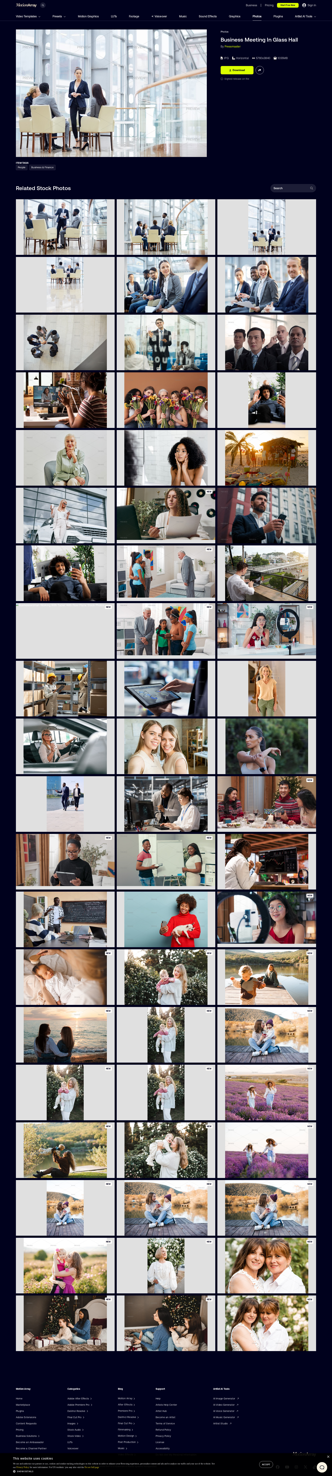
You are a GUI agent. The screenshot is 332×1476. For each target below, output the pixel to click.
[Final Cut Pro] (133, 1423)
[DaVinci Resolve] (137, 1417)
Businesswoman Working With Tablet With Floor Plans (49, 653)
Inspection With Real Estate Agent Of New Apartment (150, 654)
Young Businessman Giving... (135, 365)
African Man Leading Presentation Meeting (143, 250)
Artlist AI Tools (304, 16)
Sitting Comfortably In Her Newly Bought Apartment (48, 884)
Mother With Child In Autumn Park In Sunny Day (247, 1000)
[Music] (126, 1448)
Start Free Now (287, 5)
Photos (257, 16)
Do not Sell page (92, 1467)
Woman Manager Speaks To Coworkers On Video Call (49, 423)
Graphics (235, 16)
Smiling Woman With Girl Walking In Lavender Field (249, 1115)
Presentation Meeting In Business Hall (40, 250)
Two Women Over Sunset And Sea (38, 1057)
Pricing (19, 1429)
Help (158, 1398)
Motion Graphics (88, 16)
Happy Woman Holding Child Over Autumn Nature (47, 1230)
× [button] (328, 1457)
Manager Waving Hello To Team (238, 423)
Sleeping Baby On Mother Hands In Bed (41, 1000)
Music (183, 16)
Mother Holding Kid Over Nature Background (44, 1288)
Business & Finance (42, 167)
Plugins (278, 16)
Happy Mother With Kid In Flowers (38, 1115)
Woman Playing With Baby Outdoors (39, 1173)
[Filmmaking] (132, 1429)
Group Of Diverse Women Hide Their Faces (143, 423)
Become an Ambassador (30, 1442)
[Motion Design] (135, 1436)
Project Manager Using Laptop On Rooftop (244, 596)
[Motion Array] (133, 1398)
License (160, 1442)
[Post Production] (137, 1442)
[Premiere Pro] (133, 1411)
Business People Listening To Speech (241, 365)
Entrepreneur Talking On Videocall (38, 596)
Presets (58, 16)
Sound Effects (208, 16)
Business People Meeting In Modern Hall (41, 307)
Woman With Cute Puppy (133, 942)
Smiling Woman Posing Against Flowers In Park (145, 1288)
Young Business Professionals (36, 827)
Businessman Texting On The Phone (240, 538)
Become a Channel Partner (31, 1448)
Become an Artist (165, 1417)
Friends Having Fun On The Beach (239, 481)
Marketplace (23, 1404)
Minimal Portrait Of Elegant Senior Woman (43, 480)
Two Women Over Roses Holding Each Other (245, 1288)
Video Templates (26, 16)
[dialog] (166, 1464)
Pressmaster (233, 46)
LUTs (114, 16)
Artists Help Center (166, 1404)
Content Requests (26, 1423)
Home (19, 1398)
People (21, 167)
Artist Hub (161, 1411)
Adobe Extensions (26, 1417)
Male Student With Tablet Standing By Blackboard (47, 942)
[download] (109, 250)
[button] (114, 1471)
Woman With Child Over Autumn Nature (243, 1058)
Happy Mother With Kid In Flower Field (241, 1173)
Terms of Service (165, 1423)
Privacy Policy (163, 1436)
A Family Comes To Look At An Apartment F (144, 596)
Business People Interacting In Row (139, 307)
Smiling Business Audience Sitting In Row (243, 307)
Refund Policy (163, 1429)
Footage (134, 16)
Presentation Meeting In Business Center (243, 250)
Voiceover (161, 16)
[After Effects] (133, 1405)
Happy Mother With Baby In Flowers (139, 1000)
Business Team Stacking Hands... (37, 365)
